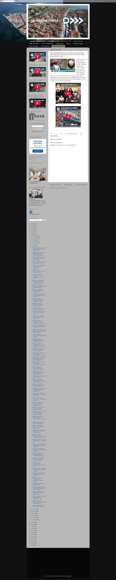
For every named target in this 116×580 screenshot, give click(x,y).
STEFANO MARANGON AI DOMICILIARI (38, 484)
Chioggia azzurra (32, 159)
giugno (34, 509)
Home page (33, 41)
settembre (35, 242)
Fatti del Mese (42, 41)
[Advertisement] (58, 560)
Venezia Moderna (45, 46)
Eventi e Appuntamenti (47, 43)
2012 (32, 541)
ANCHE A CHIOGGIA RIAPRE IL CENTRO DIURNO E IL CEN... (37, 300)
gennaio (34, 519)
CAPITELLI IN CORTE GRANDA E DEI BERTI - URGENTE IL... (38, 317)
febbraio (34, 517)
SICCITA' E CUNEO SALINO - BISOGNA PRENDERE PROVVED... (39, 445)
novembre (35, 238)
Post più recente (55, 185)
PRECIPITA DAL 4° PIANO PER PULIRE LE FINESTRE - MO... (38, 497)
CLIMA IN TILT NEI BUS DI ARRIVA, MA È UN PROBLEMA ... (38, 266)
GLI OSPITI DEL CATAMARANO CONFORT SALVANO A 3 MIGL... (39, 464)
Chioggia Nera (59, 43)
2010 (32, 545)
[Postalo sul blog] (52, 136)
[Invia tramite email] (50, 136)
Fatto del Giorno (67, 41)
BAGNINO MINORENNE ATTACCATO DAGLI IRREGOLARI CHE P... (38, 282)
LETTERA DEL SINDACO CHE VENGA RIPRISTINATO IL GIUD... (39, 354)
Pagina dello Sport (78, 41)
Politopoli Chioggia (78, 43)
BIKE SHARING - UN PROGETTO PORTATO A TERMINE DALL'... (39, 502)
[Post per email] (81, 133)
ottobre (34, 240)
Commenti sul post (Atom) (61, 188)
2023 (32, 232)
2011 (32, 543)
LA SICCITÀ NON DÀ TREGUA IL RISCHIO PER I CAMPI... (39, 336)
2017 (32, 530)
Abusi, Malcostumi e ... (54, 41)
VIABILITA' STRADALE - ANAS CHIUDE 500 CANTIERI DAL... (38, 404)
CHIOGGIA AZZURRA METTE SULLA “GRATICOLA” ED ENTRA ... (39, 418)
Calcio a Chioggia (33, 46)
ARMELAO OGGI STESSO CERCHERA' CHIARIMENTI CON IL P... (39, 363)
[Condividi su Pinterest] (56, 136)
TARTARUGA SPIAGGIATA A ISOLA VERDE (39, 377)
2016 (32, 532)
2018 (32, 528)
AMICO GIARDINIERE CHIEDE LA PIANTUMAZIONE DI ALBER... (38, 276)
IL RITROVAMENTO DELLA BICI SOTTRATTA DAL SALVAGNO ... (39, 249)
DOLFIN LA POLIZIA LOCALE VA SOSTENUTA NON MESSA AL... (39, 286)
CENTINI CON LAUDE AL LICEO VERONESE (38, 423)
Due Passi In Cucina (58, 46)
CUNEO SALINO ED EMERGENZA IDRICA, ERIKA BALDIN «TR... (38, 340)
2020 (32, 524)
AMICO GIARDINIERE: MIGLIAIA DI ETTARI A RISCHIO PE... (38, 427)
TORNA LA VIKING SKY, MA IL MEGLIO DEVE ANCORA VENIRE (39, 413)
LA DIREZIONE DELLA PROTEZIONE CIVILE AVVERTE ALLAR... (38, 373)
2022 (32, 234)
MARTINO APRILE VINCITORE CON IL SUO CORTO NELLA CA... (39, 436)
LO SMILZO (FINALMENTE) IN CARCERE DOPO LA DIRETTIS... (39, 295)
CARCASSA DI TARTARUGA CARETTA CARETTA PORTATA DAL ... (39, 431)
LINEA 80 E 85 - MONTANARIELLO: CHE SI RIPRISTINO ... (38, 271)
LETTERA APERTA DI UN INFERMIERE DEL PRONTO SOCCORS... (38, 254)
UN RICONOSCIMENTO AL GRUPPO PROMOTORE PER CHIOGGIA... (39, 488)
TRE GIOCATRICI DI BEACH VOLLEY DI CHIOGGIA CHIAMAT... (38, 322)
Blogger (69, 576)
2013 (32, 538)
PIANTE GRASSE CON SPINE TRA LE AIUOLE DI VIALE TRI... (39, 399)
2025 (32, 227)
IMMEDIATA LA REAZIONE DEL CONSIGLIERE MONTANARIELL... (38, 359)
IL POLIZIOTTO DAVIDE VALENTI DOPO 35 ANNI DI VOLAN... (39, 450)
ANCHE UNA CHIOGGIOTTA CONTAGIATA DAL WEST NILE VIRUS (39, 331)
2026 (32, 225)
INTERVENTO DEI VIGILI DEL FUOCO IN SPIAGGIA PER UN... (38, 408)
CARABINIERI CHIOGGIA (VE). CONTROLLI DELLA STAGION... (39, 394)
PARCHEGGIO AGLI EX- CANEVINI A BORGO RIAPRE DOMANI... (38, 459)
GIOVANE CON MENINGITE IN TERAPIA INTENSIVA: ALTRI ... (39, 326)
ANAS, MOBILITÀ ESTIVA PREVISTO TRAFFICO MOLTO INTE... (38, 258)
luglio (33, 246)
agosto (34, 244)
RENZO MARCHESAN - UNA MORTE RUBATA (38, 506)
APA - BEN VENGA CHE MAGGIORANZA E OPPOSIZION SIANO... (38, 455)
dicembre (34, 236)
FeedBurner (41, 131)
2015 (32, 534)
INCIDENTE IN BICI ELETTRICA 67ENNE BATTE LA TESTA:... (38, 305)
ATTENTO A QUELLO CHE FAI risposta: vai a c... (38, 262)
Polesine (68, 43)
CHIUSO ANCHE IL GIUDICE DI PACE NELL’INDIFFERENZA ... (38, 368)
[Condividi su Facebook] (55, 136)
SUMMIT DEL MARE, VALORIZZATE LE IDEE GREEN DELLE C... (38, 381)
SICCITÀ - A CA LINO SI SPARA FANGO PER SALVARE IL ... (38, 291)
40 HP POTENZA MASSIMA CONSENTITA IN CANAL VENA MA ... (39, 470)
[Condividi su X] (53, 136)
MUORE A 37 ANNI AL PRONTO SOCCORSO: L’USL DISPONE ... (38, 385)
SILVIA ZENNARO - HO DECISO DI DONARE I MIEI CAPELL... (38, 493)
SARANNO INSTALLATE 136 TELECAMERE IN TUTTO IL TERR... (38, 350)
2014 (32, 536)
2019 (32, 526)
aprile (33, 513)
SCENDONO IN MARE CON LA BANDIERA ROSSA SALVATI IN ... (39, 390)
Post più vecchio (81, 185)
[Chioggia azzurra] (30, 161)
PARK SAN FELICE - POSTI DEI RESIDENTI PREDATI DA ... (39, 441)
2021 (32, 522)
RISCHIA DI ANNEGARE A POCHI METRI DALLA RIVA (38, 313)
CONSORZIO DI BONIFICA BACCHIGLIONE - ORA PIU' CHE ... (38, 474)
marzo (34, 515)
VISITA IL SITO (38, 151)
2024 (32, 230)
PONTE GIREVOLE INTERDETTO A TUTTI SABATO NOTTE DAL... (38, 345)
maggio (34, 511)
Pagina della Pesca (34, 43)
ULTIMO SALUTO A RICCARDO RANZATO (38, 309)
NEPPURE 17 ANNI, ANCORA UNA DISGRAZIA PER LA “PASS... (37, 479)
